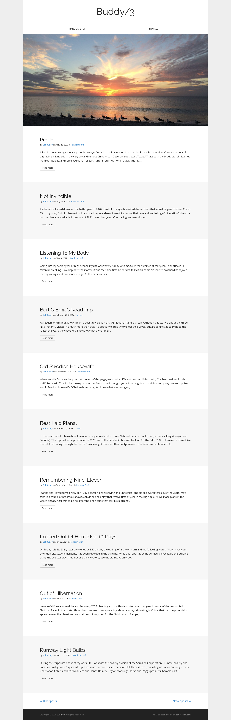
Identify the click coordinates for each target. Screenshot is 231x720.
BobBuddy (48, 144)
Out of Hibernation (61, 593)
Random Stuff (78, 28)
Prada (47, 139)
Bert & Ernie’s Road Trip (66, 310)
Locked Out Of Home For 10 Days (78, 536)
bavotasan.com (183, 714)
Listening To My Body (64, 253)
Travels (153, 28)
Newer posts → (182, 701)
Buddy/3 (115, 11)
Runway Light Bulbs (62, 650)
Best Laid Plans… (58, 423)
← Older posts (48, 701)
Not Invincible (55, 196)
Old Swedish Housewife (67, 366)
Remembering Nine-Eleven (71, 480)
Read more (47, 167)
